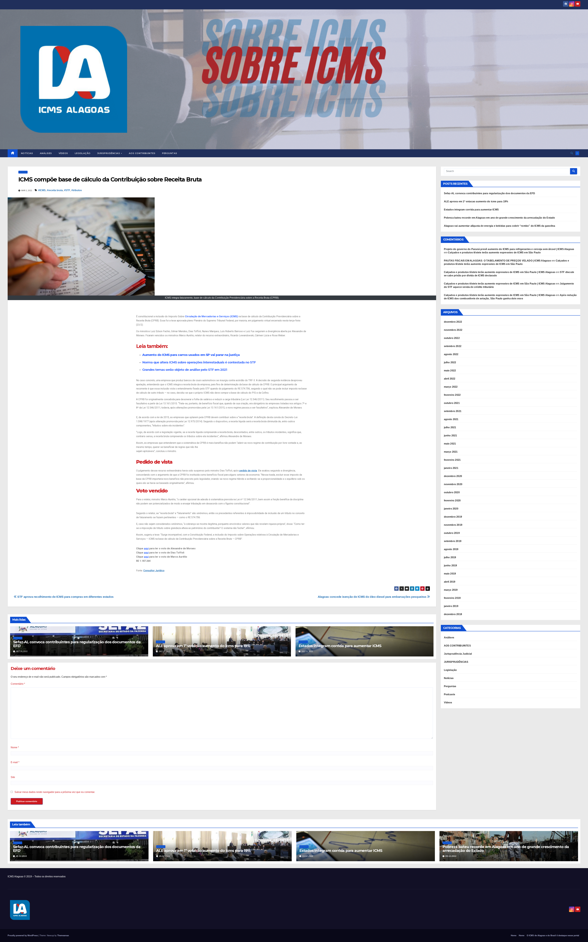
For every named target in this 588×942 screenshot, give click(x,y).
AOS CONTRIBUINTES (457, 645)
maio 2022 (450, 370)
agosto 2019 (451, 549)
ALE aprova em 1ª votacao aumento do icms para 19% (203, 646)
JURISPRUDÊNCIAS (456, 662)
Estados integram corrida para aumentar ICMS (340, 646)
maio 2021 (450, 443)
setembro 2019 (453, 541)
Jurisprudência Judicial (458, 653)
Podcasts (449, 694)
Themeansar (63, 935)
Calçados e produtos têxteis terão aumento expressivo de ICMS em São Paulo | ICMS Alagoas (499, 272)
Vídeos (63, 153)
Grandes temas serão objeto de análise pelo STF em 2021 (184, 370)
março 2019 (451, 590)
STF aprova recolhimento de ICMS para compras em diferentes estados (65, 596)
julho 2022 (450, 362)
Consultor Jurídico (153, 570)
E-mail (15, 762)
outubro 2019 (452, 533)
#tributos (76, 190)
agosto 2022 (451, 354)
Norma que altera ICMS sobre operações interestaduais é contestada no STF (199, 362)
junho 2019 (450, 565)
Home (513, 935)
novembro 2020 (453, 484)
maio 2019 (450, 573)
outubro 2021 (452, 403)
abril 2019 (449, 581)
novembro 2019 (453, 525)
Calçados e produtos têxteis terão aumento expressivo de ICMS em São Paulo (494, 252)
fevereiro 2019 (452, 598)
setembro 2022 (453, 346)
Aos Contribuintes (142, 153)
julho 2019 (450, 557)
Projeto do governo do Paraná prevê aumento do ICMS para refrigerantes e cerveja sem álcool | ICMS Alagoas (509, 249)
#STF (67, 190)
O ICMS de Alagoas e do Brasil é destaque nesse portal (553, 935)
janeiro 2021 (451, 468)
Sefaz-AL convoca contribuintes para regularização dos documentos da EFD (77, 644)
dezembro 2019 (453, 516)
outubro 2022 (452, 338)
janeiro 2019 (451, 606)
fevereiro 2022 (452, 395)
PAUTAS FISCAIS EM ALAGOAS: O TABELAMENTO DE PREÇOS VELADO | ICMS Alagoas (497, 260)
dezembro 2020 (453, 476)
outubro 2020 (452, 492)
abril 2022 (449, 378)
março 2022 (451, 386)
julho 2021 (450, 427)
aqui (146, 548)
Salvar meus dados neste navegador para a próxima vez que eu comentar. (55, 792)
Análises (46, 153)
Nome (15, 747)
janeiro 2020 (451, 508)
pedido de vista (248, 470)
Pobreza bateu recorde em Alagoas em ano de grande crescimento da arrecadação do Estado (499, 217)
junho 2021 (450, 435)
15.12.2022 (164, 856)
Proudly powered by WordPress (23, 935)
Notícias (27, 153)
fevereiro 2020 (452, 500)
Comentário (18, 684)
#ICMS (42, 190)
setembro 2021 (453, 411)
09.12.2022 (450, 856)
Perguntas (169, 153)
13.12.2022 (307, 856)
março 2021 (451, 451)
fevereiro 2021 (452, 460)
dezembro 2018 (453, 614)
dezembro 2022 (453, 321)
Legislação (82, 153)
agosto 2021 (451, 419)
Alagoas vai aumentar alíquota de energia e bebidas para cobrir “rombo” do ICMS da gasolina (499, 226)
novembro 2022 (453, 330)
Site (13, 777)
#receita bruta (55, 190)
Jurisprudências (109, 153)
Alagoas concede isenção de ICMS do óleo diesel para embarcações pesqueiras (372, 596)
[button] (572, 153)
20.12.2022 (21, 856)
